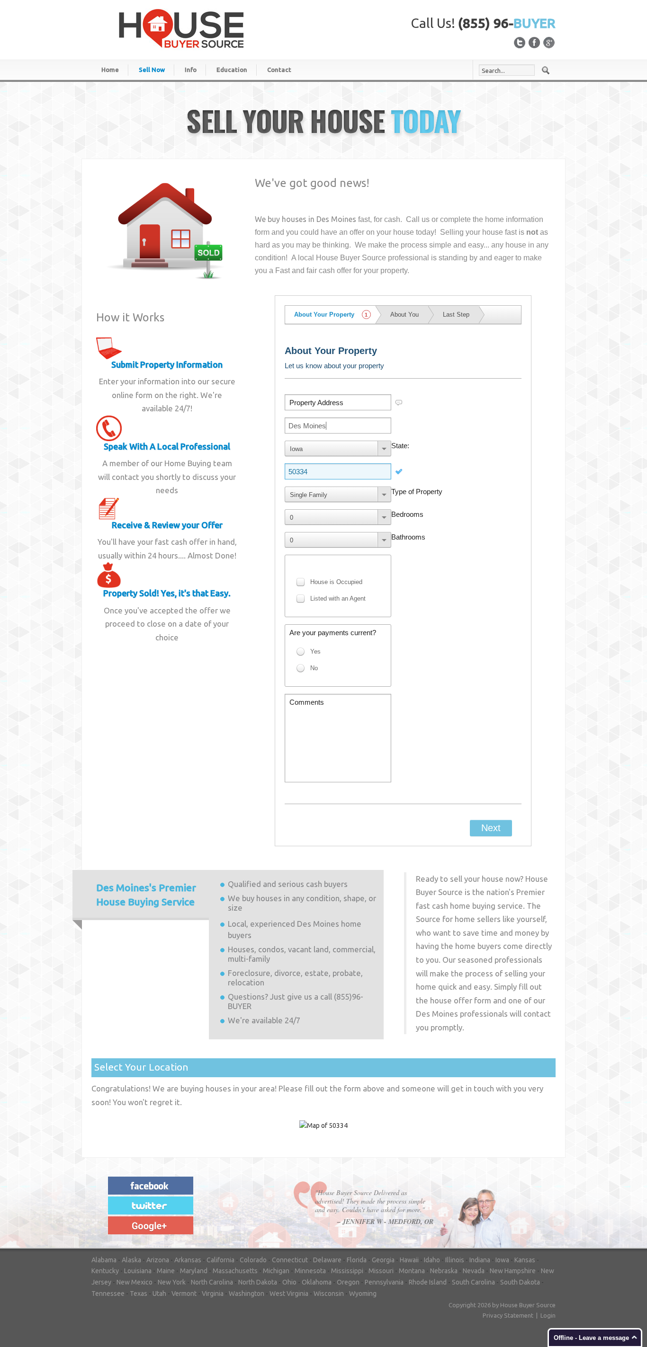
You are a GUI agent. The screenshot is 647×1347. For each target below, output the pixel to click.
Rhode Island (428, 1282)
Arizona (157, 1260)
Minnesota (310, 1271)
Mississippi (347, 1271)
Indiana (479, 1260)
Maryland (193, 1271)
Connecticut (290, 1260)
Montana (412, 1271)
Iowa (502, 1260)
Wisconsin (329, 1293)
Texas (138, 1293)
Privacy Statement (508, 1315)
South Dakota (520, 1282)
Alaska (131, 1260)
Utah (159, 1293)
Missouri (381, 1271)
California (220, 1260)
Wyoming (363, 1293)
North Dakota (257, 1282)
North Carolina (212, 1282)
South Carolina (473, 1282)
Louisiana (138, 1271)
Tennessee (108, 1293)
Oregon (348, 1282)
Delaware (327, 1260)
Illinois (454, 1260)
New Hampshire (513, 1271)
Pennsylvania (384, 1282)
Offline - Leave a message (591, 1337)
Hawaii (409, 1260)
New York (172, 1282)
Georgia (383, 1260)
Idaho (432, 1260)
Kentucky (105, 1271)
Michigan (276, 1271)
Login (548, 1315)
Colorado (253, 1260)
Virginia (213, 1293)
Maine (166, 1271)
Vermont (184, 1293)
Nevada (474, 1271)
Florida (357, 1260)
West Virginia (289, 1293)
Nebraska (444, 1271)
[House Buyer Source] (181, 28)
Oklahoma (317, 1282)
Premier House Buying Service (146, 895)
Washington (246, 1293)
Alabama (104, 1260)
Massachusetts (235, 1271)
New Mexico (135, 1282)
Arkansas (187, 1260)
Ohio (289, 1282)
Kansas (524, 1260)
